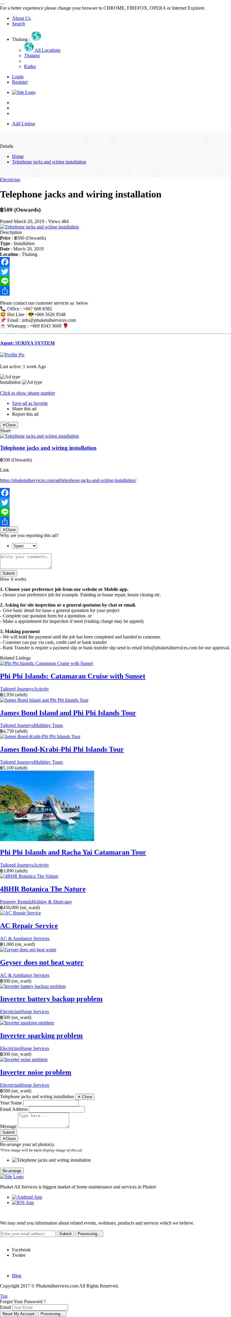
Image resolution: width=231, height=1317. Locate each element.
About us (20, 107)
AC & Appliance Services (24, 938)
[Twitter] (115, 271)
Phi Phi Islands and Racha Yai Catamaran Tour (73, 852)
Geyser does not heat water (42, 962)
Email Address (14, 1109)
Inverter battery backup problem (51, 999)
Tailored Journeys (17, 688)
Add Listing (23, 123)
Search (18, 23)
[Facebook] (115, 262)
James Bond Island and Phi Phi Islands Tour (68, 713)
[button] (27, 393)
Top (4, 1296)
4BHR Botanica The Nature (43, 889)
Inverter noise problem (35, 1072)
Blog (16, 1275)
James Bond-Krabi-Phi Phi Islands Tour (62, 749)
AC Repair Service (29, 926)
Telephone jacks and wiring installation (49, 161)
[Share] (115, 291)
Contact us (22, 113)
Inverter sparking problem (41, 1035)
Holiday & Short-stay (52, 901)
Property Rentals (16, 901)
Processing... (52, 1314)
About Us (21, 18)
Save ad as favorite (30, 403)
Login (17, 76)
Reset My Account (18, 1314)
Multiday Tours (48, 725)
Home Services (34, 1011)
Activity (41, 688)
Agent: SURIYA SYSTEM (27, 343)
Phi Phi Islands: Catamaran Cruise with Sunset (72, 676)
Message (8, 1126)
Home (18, 102)
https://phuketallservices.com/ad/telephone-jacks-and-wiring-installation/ (68, 480)
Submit (8, 573)
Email (5, 1307)
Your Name (11, 1102)
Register (20, 82)
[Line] (115, 281)
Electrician (10, 179)
